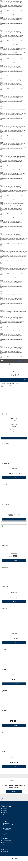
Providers (5, 812)
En (24, 360)
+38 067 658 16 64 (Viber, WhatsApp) (11, 829)
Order (14, 791)
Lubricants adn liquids (8, 847)
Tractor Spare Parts (7, 842)
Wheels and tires (7, 849)
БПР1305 (4, 710)
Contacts (5, 817)
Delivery (5, 810)
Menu (25, 379)
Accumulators (6, 844)
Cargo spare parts (7, 840)
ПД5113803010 (5, 463)
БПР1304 (4, 669)
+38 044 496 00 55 (7, 828)
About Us (5, 808)
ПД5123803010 (5, 504)
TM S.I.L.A (5, 851)
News (4, 814)
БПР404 (4, 751)
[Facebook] (20, 361)
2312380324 (5, 545)
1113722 (4, 628)
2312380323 (5, 586)
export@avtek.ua (7, 833)
